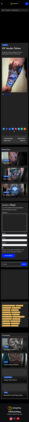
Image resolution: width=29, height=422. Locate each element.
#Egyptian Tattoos (17, 52)
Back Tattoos (6, 325)
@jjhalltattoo (7, 94)
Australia (5, 45)
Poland (6, 346)
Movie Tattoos (6, 312)
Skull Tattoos (16, 319)
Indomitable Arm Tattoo (11, 364)
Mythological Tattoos (19, 316)
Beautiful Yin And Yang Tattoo (13, 395)
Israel (5, 362)
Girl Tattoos (19, 305)
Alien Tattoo (7, 179)
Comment (5, 212)
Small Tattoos (6, 310)
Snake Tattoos (15, 323)
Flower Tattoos (6, 307)
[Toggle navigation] (2, 4)
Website (4, 243)
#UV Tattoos (17, 54)
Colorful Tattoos (7, 319)
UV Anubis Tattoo (11, 48)
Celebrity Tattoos (15, 321)
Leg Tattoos (6, 321)
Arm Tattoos (15, 310)
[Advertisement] (14, 28)
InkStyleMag (14, 412)
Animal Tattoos (16, 307)
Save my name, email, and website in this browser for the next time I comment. (13, 250)
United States (8, 377)
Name (4, 233)
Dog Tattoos (15, 325)
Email (4, 238)
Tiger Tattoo (7, 163)
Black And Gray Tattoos (8, 305)
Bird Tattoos (16, 314)
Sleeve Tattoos (15, 312)
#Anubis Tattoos (8, 52)
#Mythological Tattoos (8, 54)
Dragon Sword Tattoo (10, 380)
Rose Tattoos (6, 323)
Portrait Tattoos (7, 314)
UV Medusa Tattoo (9, 195)
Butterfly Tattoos (7, 316)
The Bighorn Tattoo (10, 349)
